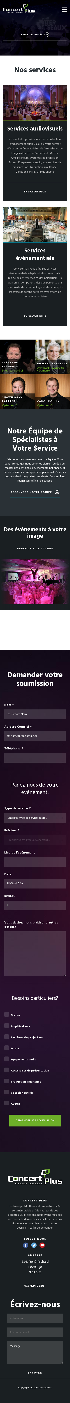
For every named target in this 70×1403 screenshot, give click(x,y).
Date (7, 874)
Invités (9, 896)
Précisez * (11, 831)
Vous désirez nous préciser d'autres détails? (31, 925)
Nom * (9, 705)
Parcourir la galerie (35, 549)
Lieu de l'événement (19, 853)
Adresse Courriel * (18, 727)
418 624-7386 (34, 1285)
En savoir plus (35, 191)
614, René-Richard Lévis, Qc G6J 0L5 (35, 1267)
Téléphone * (13, 749)
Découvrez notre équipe (31, 492)
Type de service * (17, 808)
